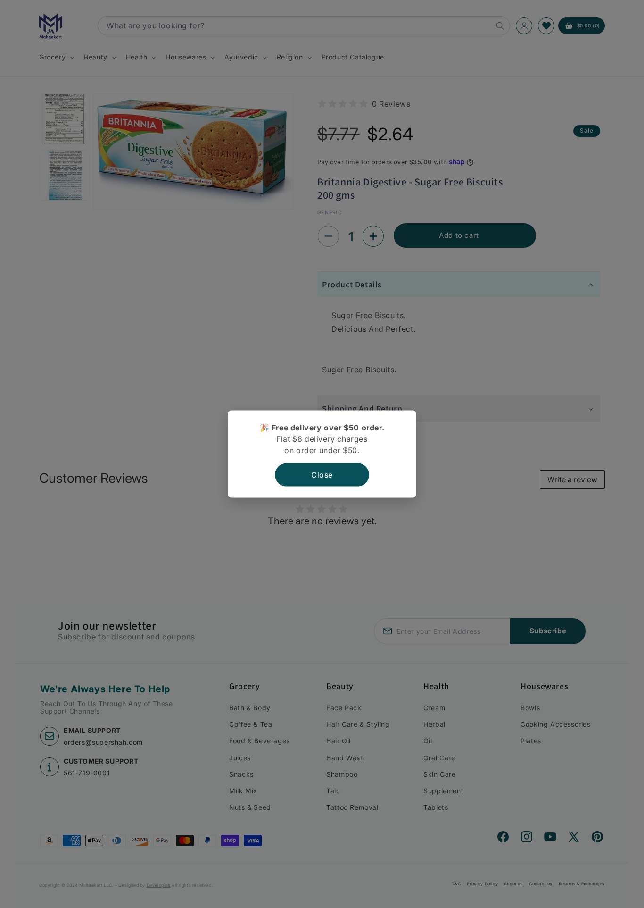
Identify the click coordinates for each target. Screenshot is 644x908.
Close (322, 474)
